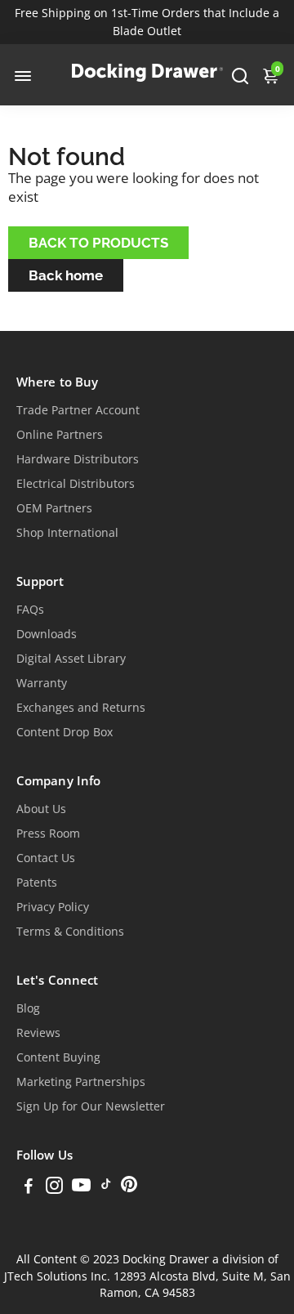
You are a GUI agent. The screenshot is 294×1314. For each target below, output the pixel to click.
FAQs (30, 609)
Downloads (46, 634)
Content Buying (58, 1057)
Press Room (48, 833)
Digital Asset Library (71, 658)
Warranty (41, 683)
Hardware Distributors (77, 459)
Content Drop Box (64, 732)
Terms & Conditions (70, 931)
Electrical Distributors (75, 483)
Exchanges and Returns (80, 707)
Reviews (38, 1033)
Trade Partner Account (78, 410)
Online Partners (59, 434)
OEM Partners (54, 508)
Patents (36, 882)
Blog (28, 1008)
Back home (66, 275)
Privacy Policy (52, 907)
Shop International (67, 532)
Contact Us (45, 858)
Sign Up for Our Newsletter (90, 1106)
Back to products (98, 243)
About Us (41, 809)
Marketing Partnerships (80, 1082)
